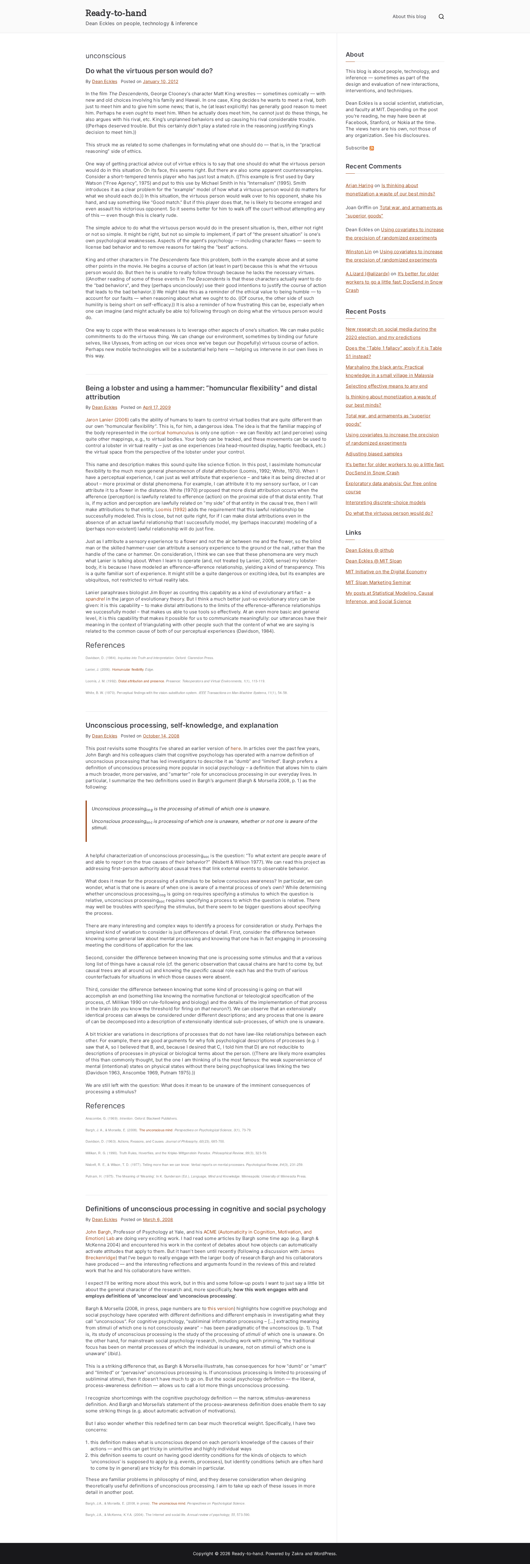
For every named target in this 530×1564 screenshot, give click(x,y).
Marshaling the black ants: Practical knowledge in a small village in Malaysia (389, 371)
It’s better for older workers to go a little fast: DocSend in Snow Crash (394, 282)
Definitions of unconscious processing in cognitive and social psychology (206, 1209)
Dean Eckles (104, 81)
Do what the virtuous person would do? (149, 71)
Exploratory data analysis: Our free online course (391, 488)
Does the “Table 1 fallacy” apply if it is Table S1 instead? (394, 352)
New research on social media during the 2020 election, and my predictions (391, 333)
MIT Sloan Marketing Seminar (378, 582)
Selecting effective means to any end (387, 386)
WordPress (325, 1553)
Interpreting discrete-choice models (386, 502)
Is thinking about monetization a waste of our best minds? (391, 401)
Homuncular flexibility (127, 669)
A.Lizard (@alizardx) (368, 274)
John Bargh (98, 1232)
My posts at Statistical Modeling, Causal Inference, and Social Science (389, 597)
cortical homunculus (171, 432)
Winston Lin (359, 251)
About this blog (409, 16)
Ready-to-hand (116, 12)
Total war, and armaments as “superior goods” (388, 420)
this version (221, 1308)
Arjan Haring (359, 185)
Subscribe (358, 148)
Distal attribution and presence (141, 681)
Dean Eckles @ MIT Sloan (374, 561)
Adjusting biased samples (374, 454)
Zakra (298, 1553)
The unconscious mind (156, 1130)
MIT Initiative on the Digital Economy (386, 572)
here (236, 748)
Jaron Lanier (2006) (107, 420)
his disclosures (411, 135)
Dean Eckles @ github (370, 550)
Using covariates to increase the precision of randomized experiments (392, 439)
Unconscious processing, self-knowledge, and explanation (182, 725)
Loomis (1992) (171, 509)
